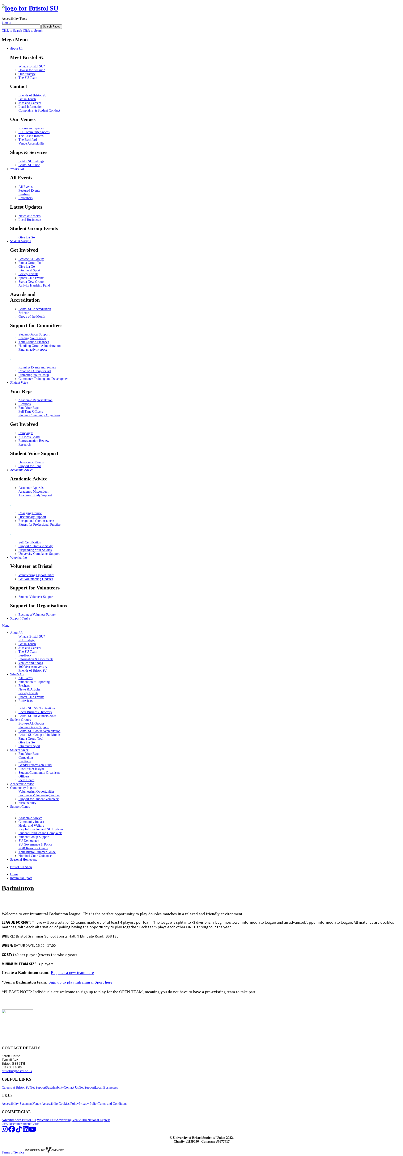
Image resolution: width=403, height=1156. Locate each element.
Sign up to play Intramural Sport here (80, 982)
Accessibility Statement (17, 1103)
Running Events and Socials (37, 367)
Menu (5, 625)
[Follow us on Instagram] (5, 1130)
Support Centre (20, 806)
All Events (25, 186)
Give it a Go (26, 237)
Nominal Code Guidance (35, 855)
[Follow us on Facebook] (11, 1130)
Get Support (38, 1087)
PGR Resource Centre (33, 848)
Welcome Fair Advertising (54, 1120)
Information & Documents (35, 659)
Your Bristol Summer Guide (37, 852)
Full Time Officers (30, 411)
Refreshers (25, 198)
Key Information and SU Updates (40, 829)
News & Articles (29, 216)
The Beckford (27, 139)
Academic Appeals (30, 487)
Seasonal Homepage (23, 859)
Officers (23, 776)
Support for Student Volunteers (38, 799)
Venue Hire (80, 1120)
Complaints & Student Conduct (39, 110)
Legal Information (30, 106)
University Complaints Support (39, 553)
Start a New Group (31, 281)
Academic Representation (35, 400)
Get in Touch (27, 99)
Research (24, 444)
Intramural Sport (29, 270)
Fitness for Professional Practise (39, 524)
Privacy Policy (88, 1103)
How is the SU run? (31, 70)
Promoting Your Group (33, 375)
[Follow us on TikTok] (19, 1130)
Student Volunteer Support (36, 596)
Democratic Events (31, 462)
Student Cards (30, 1124)
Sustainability (27, 803)
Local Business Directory (35, 712)
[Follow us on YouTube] (32, 1130)
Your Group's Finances (33, 342)
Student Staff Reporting (34, 682)
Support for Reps (29, 466)
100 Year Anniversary (32, 666)
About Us (16, 632)
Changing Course (30, 513)
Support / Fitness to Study (35, 546)
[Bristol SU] (30, 8)
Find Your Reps (28, 407)
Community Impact (23, 787)
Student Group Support (33, 334)
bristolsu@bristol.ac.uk (17, 1071)
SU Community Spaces (34, 132)
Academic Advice (22, 784)
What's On (17, 674)
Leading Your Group (32, 338)
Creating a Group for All (34, 371)
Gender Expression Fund (35, 765)
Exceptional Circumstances (36, 520)
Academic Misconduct (33, 491)
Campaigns (25, 433)
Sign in (6, 22)
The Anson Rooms (30, 136)
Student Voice (19, 750)
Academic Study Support (35, 495)
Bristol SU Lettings (31, 161)
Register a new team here (72, 972)
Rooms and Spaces (31, 128)
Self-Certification (29, 542)
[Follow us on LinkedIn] (26, 1130)
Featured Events (29, 190)
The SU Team (27, 77)
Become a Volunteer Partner (37, 614)
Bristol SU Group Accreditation (39, 731)
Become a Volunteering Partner (39, 795)
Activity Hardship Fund (34, 285)
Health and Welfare (31, 825)
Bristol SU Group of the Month (39, 734)
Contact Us (71, 1087)
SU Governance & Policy (35, 844)
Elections (24, 404)
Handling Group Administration (39, 345)
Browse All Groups (31, 259)
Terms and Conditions (112, 1103)
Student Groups (20, 719)
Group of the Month (31, 316)
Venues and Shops (30, 663)
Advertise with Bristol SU (19, 1120)
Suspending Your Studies (35, 550)
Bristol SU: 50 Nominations (36, 708)
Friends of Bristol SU (32, 95)
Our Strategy (26, 74)
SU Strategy (26, 640)
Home (14, 874)
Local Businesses (29, 219)
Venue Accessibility (31, 143)
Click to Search (12, 30)
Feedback (24, 655)
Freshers (24, 194)
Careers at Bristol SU (16, 1087)
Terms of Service (13, 1152)
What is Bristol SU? (31, 66)
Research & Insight (31, 769)
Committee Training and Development (43, 378)
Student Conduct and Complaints (40, 833)
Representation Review (33, 440)
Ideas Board (26, 780)
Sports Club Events (31, 278)
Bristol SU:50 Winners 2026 (37, 716)
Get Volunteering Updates (35, 579)
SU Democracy (28, 840)
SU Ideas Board (29, 437)
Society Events (28, 274)
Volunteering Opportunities (36, 575)
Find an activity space (32, 349)
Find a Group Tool (30, 262)
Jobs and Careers (29, 103)
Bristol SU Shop (29, 165)
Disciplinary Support (32, 517)
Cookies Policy (69, 1103)
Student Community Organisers (39, 415)
